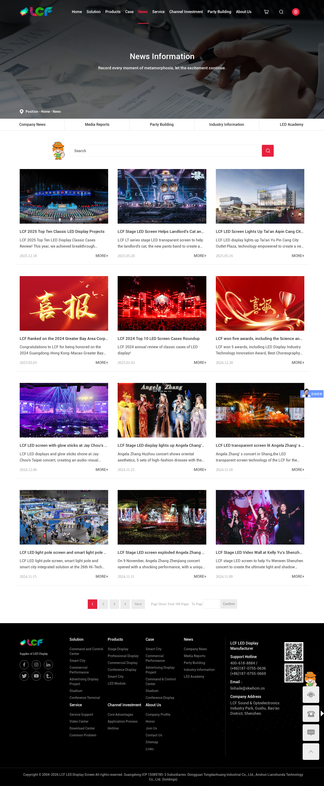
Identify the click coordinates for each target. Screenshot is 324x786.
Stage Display (118, 649)
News (143, 11)
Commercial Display (123, 663)
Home (77, 11)
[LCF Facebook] (24, 664)
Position (33, 111)
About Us (243, 11)
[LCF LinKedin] (48, 664)
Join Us (151, 728)
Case (129, 11)
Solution (94, 11)
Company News (195, 649)
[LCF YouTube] (36, 676)
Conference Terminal (84, 698)
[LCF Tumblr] (48, 676)
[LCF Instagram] (36, 664)
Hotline (113, 728)
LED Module (116, 683)
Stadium (75, 691)
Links (150, 749)
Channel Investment (186, 11)
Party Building (219, 11)
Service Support (81, 714)
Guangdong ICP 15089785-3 (145, 775)
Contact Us (154, 735)
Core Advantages (120, 714)
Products (112, 11)
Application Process (123, 721)
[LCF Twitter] (24, 676)
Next (138, 604)
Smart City (77, 661)
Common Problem (82, 735)
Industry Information (199, 670)
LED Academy (194, 676)
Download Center (82, 728)
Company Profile (158, 714)
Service (158, 11)
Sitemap (152, 742)
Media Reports (194, 656)
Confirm (229, 604)
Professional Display (123, 656)
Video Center (78, 721)
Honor (150, 721)
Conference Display (122, 670)
